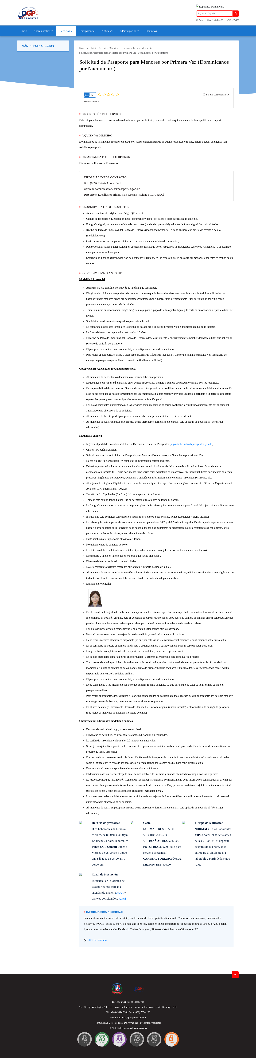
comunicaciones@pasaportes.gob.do (117, 189)
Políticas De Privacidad (126, 1022)
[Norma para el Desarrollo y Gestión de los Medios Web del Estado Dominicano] (84, 1040)
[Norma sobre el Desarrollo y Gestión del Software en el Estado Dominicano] (154, 1040)
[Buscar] (236, 13)
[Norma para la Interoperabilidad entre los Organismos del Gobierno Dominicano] (119, 1040)
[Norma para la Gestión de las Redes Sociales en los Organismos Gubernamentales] (171, 1040)
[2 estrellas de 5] (104, 94)
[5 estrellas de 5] (117, 94)
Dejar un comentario (215, 94)
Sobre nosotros (42, 30)
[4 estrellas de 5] (112, 94)
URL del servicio (97, 940)
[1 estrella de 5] (99, 94)
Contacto (233, 20)
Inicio (199, 20)
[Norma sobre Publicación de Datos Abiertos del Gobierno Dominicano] (102, 1040)
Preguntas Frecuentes (150, 1022)
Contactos (151, 30)
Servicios (65, 30)
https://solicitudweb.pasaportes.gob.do (191, 444)
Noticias (106, 30)
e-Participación (128, 30)
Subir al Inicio (235, 974)
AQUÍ (120, 892)
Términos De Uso (104, 1022)
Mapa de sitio (215, 20)
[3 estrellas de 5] (108, 94)
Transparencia (87, 30)
